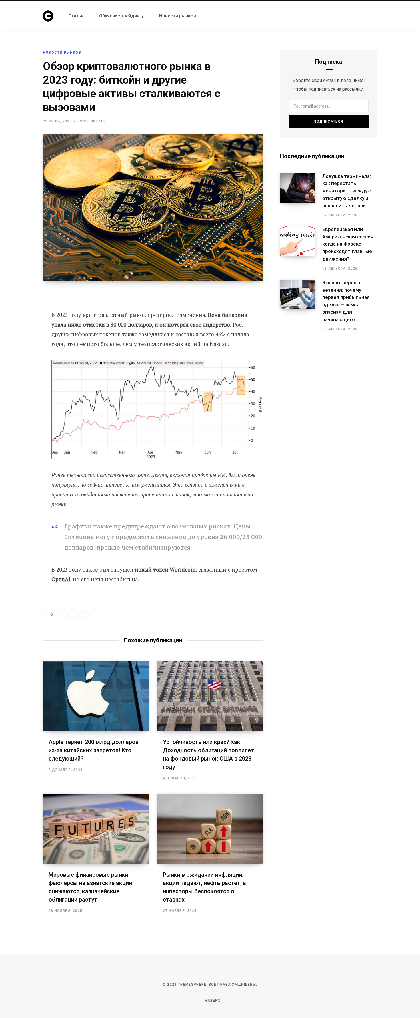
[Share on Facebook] (22, 313)
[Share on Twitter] (22, 328)
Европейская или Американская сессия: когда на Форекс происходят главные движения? (348, 244)
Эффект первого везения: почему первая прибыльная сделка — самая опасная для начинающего (346, 301)
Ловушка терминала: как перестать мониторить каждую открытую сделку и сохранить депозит (346, 190)
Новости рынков (62, 53)
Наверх (212, 1001)
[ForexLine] (49, 16)
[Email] (22, 358)
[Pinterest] (22, 343)
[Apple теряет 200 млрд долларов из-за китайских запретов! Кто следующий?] (96, 696)
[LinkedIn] (83, 614)
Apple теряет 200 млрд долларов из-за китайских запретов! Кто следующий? (94, 750)
